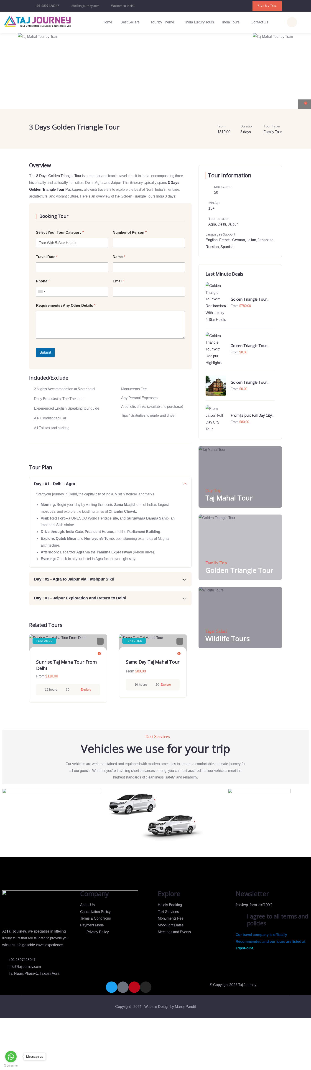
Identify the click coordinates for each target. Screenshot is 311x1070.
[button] (303, 68)
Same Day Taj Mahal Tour (153, 662)
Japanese (265, 240)
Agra (212, 224)
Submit (45, 352)
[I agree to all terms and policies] (241, 919)
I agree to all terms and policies (277, 919)
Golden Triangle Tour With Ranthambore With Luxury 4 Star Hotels (251, 299)
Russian (212, 247)
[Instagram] (237, 3)
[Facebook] (228, 3)
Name (119, 257)
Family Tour (272, 132)
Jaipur (233, 224)
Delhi (222, 224)
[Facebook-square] (123, 987)
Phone (43, 281)
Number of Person (130, 232)
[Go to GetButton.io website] (11, 1065)
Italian (251, 240)
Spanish (227, 247)
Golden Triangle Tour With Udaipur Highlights (251, 345)
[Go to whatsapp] (11, 1056)
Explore (86, 689)
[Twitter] (218, 3)
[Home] (37, 21)
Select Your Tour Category (60, 232)
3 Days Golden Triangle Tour (58, 176)
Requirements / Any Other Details (65, 305)
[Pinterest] (246, 3)
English (212, 240)
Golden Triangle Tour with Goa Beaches (249, 382)
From (40, 676)
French (224, 240)
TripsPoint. (245, 948)
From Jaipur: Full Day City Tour (251, 415)
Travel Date (47, 257)
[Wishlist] (100, 641)
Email (119, 281)
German (238, 240)
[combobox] (41, 291)
